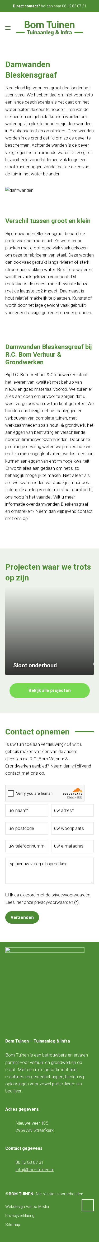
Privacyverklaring (19, 1215)
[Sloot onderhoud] (49, 631)
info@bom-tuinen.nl (35, 1169)
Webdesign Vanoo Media (27, 1206)
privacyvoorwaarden (53, 902)
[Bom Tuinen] (49, 28)
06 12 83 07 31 (74, 6)
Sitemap (12, 1224)
